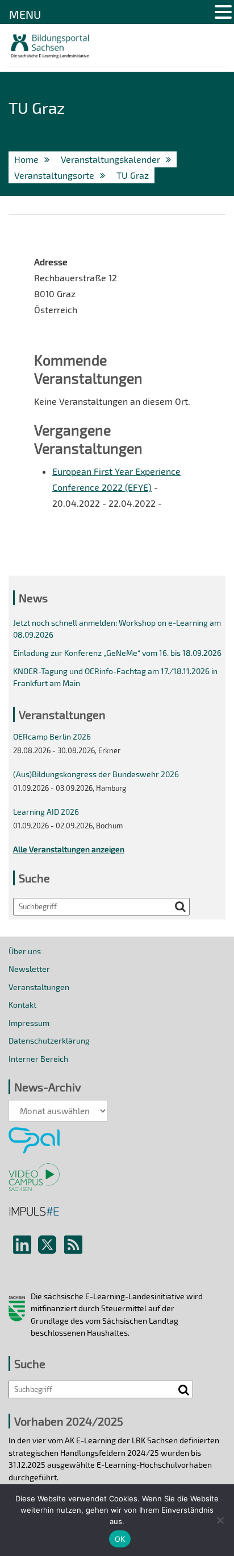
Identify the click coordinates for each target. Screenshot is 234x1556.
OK (120, 1538)
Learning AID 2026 (46, 811)
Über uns (25, 951)
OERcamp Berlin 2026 (52, 736)
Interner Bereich (38, 1059)
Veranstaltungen (39, 987)
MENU (25, 14)
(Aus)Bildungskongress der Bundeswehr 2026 (96, 774)
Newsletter (29, 969)
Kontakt (22, 1004)
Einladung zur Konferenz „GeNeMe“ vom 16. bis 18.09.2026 (117, 653)
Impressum (29, 1023)
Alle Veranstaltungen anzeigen (68, 849)
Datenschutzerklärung (49, 1040)
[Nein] (219, 1520)
